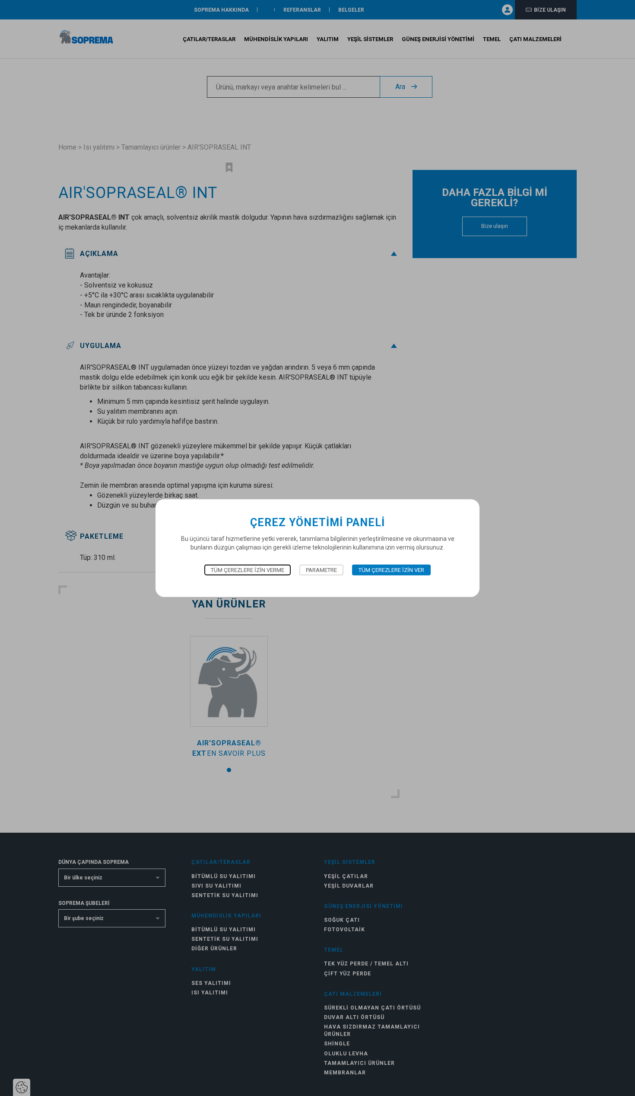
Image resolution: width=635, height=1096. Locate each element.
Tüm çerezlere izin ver (391, 570)
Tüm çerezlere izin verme (247, 570)
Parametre (321, 570)
